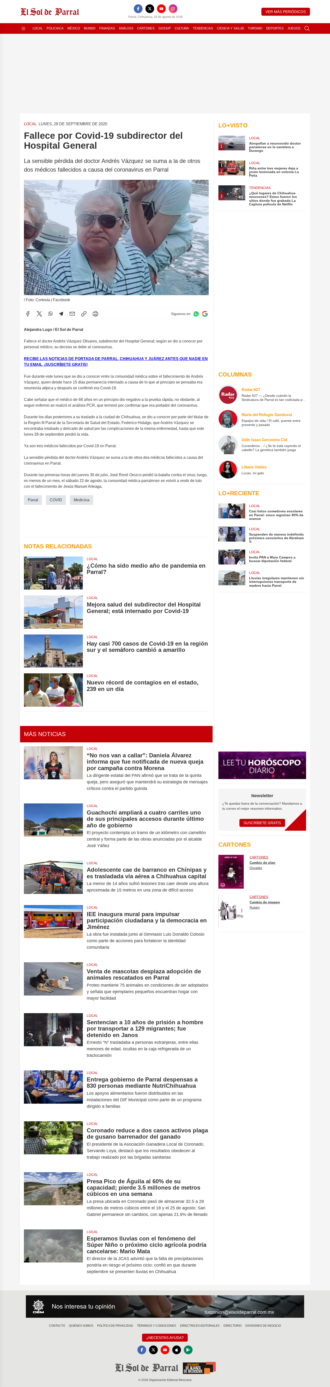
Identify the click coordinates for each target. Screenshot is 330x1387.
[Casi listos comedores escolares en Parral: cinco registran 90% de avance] (231, 512)
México (73, 28)
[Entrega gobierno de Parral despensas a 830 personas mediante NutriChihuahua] (53, 1092)
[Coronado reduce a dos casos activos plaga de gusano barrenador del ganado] (53, 1143)
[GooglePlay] (188, 1349)
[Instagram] (173, 8)
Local (38, 28)
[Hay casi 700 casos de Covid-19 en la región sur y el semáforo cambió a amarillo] (53, 651)
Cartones (146, 28)
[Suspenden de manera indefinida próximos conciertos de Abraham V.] (231, 535)
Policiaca (55, 28)
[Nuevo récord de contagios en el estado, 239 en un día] (53, 689)
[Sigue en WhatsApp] (196, 314)
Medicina (81, 500)
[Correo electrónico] (72, 314)
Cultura (182, 28)
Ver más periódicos (285, 12)
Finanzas (107, 28)
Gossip (164, 28)
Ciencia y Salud (230, 28)
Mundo (89, 28)
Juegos (294, 28)
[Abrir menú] (23, 28)
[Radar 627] (228, 394)
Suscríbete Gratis (262, 823)
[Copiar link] (84, 314)
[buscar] (307, 28)
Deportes (275, 28)
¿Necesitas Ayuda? (165, 1338)
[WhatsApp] (50, 314)
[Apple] (176, 1349)
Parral (33, 500)
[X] (149, 8)
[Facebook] (138, 8)
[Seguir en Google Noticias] (205, 314)
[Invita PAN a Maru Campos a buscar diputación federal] (231, 557)
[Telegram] (61, 314)
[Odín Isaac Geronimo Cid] (228, 444)
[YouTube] (161, 8)
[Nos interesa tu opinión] (165, 1306)
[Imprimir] (95, 314)
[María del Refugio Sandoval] (228, 419)
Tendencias (203, 28)
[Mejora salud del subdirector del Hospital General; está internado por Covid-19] (53, 611)
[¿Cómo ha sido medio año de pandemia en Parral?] (53, 573)
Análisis (126, 28)
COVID (56, 500)
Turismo (255, 28)
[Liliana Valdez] (228, 469)
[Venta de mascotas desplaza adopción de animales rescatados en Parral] (53, 984)
